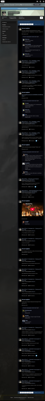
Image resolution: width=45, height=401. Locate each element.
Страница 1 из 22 (37, 24)
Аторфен (27, 221)
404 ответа (31, 186)
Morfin (26, 154)
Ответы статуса (5, 28)
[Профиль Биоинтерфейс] (41, 18)
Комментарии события (6, 41)
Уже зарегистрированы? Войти (26, 4)
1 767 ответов (32, 345)
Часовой (27, 103)
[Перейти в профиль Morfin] (23, 155)
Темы (3, 33)
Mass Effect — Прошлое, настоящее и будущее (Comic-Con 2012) (30, 179)
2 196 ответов (32, 234)
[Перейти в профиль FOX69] (23, 321)
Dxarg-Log (27, 39)
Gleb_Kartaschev (28, 310)
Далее (30, 24)
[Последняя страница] (32, 24)
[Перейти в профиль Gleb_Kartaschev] (23, 311)
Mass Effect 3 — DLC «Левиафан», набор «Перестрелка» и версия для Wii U (31, 61)
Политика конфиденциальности (20, 397)
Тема (11, 397)
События (4, 39)
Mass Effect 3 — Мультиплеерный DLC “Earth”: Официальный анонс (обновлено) (32, 191)
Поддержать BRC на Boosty (22, 8)
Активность (4, 22)
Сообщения (4, 35)
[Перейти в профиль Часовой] (23, 104)
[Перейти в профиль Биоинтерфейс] (20, 29)
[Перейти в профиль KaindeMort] (23, 164)
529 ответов (32, 67)
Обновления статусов (6, 26)
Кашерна (27, 315)
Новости (33, 63)
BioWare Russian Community (13, 5)
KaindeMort (27, 163)
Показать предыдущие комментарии (31, 36)
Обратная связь (31, 397)
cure (26, 114)
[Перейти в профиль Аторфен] (23, 222)
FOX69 (26, 320)
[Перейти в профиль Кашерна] (23, 316)
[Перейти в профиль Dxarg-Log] (23, 40)
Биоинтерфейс (26, 28)
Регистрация (37, 4)
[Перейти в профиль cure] (23, 115)
